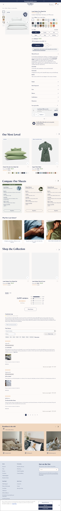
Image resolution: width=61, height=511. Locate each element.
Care (33, 89)
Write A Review (30, 313)
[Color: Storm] (54, 20)
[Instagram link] (12, 445)
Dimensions (34, 101)
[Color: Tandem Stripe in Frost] (48, 20)
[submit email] (56, 474)
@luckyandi (29, 457)
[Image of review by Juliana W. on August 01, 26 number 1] (8, 361)
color (14, 341)
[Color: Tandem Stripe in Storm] (35, 23)
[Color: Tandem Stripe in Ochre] (51, 26)
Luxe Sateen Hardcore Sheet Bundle (39, 50)
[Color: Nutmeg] (41, 26)
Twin (36, 32)
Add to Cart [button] (38, 45)
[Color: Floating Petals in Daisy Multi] (56, 23)
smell (17, 341)
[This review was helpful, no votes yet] (52, 397)
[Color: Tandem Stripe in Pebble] (41, 20)
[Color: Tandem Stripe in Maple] (48, 26)
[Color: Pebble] (38, 20)
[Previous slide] (17, 1)
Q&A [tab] (10, 297)
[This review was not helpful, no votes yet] (54, 371)
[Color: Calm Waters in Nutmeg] (43, 26)
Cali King (54, 35)
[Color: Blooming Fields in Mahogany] (38, 26)
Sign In (41, 124)
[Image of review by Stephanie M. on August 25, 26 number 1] (8, 387)
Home (3, 8)
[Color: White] (33, 20)
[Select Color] (35, 114)
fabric (27, 341)
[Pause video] (20, 238)
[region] (30, 505)
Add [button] (55, 114)
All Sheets (9, 8)
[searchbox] (29, 335)
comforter (31, 341)
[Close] (59, 505)
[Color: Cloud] (56, 20)
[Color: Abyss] (38, 23)
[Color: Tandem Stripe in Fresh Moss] (46, 23)
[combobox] (10, 338)
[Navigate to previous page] (23, 419)
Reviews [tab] (7, 297)
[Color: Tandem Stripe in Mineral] (54, 23)
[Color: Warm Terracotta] (54, 26)
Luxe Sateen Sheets (14, 8)
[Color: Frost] (46, 20)
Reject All (45, 505)
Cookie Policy (14, 503)
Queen (36, 35)
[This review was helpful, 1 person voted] (52, 371)
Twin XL (45, 32)
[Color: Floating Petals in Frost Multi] (33, 26)
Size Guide (56, 29)
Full (54, 32)
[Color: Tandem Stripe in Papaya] (51, 23)
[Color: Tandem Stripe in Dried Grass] (48, 23)
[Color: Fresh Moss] (43, 23)
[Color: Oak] (43, 20)
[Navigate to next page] (37, 419)
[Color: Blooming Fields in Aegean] (35, 26)
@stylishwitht (8, 457)
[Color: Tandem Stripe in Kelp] (46, 26)
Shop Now (12, 210)
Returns (33, 93)
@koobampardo (52, 457)
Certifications (34, 97)
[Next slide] (44, 1)
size (10, 341)
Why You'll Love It (35, 54)
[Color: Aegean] (41, 23)
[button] (3, 4)
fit (20, 341)
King (45, 35)
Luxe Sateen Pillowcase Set (42, 109)
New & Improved (35, 85)
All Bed (6, 8)
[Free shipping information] (45, 41)
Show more (36, 341)
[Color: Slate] (33, 23)
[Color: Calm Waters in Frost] (51, 20)
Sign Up (37, 124)
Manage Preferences (45, 502)
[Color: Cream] (35, 20)
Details (33, 81)
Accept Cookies (45, 508)
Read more (16, 356)
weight (23, 341)
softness (7, 341)
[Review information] (40, 12)
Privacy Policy (41, 479)
